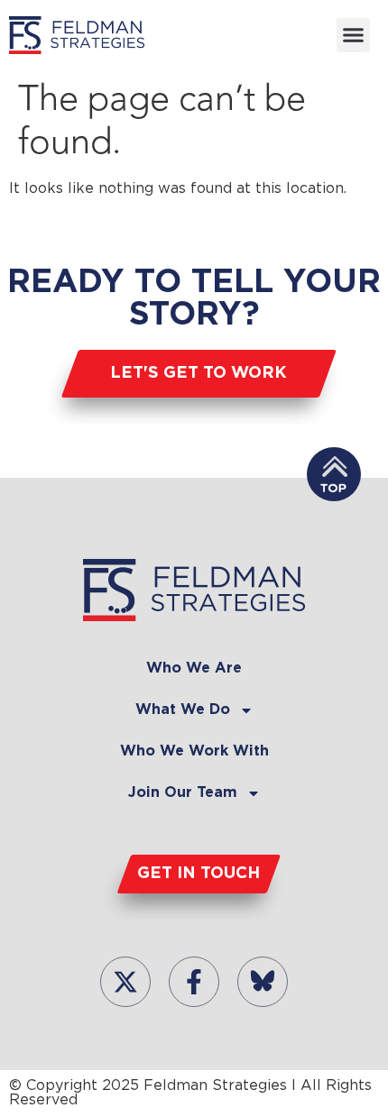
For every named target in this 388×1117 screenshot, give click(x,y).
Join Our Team (182, 793)
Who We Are (194, 668)
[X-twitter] (125, 982)
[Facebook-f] (194, 982)
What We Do (182, 710)
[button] (354, 35)
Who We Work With (194, 751)
